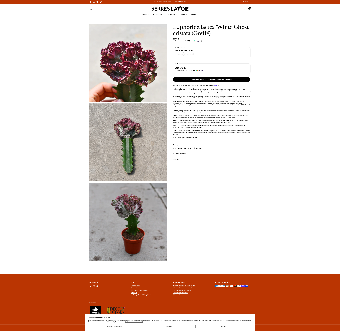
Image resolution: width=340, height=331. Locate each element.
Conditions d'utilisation (180, 292)
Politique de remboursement (182, 288)
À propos (134, 292)
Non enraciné (191, 54)
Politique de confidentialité (134, 322)
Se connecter (135, 286)
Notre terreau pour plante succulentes (186, 138)
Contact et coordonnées (139, 290)
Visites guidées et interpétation (141, 295)
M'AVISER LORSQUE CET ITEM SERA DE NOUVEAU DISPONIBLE (212, 79)
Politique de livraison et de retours (184, 286)
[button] (90, 9)
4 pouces (180, 54)
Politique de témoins (179, 295)
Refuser (223, 326)
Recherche (134, 288)
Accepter (169, 326)
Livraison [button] (176, 159)
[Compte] (245, 9)
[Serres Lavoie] (169, 8)
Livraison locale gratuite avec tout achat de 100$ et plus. (170, 1)
